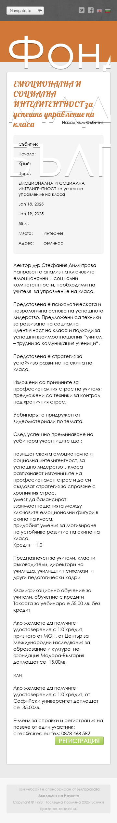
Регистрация (79, 740)
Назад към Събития (83, 122)
